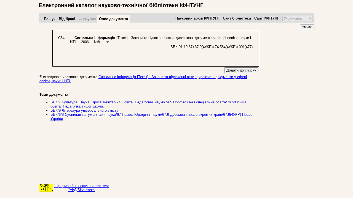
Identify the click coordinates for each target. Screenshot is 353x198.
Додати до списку (241, 70)
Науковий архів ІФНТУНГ (197, 18)
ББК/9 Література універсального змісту (84, 110)
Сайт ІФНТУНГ (266, 18)
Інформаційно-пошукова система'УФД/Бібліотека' (81, 188)
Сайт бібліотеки (237, 18)
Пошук (49, 19)
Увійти (307, 27)
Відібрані (67, 19)
